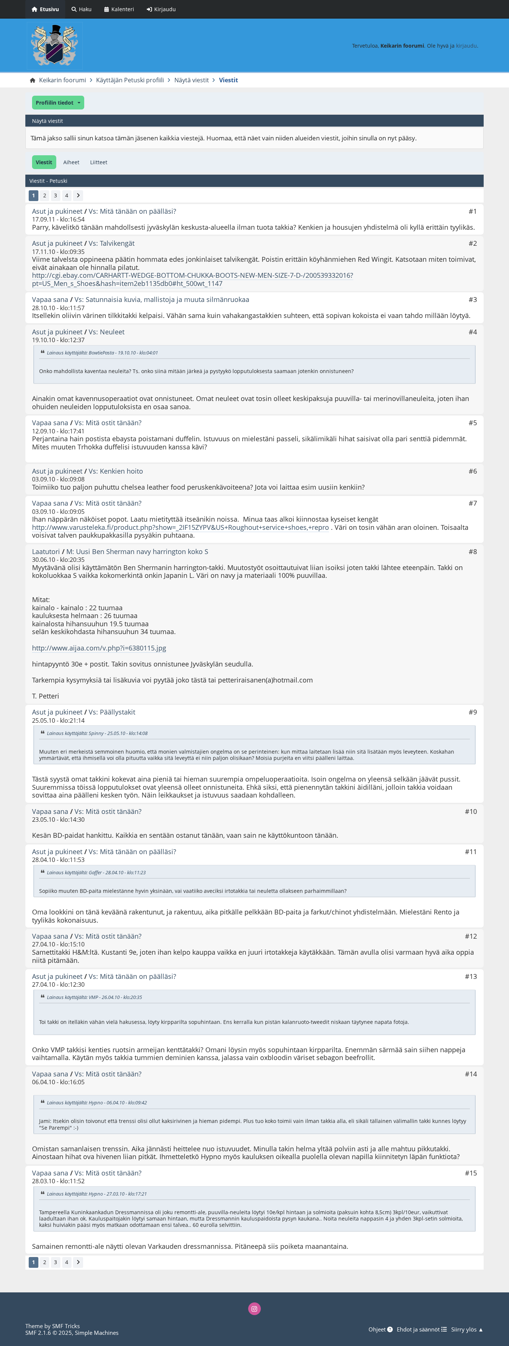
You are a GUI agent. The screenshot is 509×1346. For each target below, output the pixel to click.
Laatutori (46, 551)
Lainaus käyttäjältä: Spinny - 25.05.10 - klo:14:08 (97, 733)
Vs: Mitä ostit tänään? (108, 422)
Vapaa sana (50, 299)
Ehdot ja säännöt (419, 1329)
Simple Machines (96, 1332)
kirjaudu (466, 45)
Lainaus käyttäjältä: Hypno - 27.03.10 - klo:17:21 (97, 1193)
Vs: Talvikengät (112, 243)
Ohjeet (378, 1329)
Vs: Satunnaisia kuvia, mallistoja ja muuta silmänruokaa (162, 299)
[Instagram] (254, 1308)
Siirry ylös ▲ (467, 1329)
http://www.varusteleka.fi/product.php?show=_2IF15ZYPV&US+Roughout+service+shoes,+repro (180, 527)
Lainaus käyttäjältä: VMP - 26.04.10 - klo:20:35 (94, 997)
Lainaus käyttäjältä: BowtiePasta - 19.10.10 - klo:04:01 (102, 352)
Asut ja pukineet (57, 211)
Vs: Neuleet (106, 331)
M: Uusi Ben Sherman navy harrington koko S (137, 551)
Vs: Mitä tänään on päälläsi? (132, 211)
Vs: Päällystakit (112, 711)
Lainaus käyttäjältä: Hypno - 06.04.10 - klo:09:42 (97, 1102)
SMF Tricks (66, 1326)
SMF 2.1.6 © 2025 (48, 1332)
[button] (58, 102)
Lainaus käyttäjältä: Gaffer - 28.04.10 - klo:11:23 (96, 872)
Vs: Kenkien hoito (116, 471)
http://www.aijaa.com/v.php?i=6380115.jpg (99, 647)
